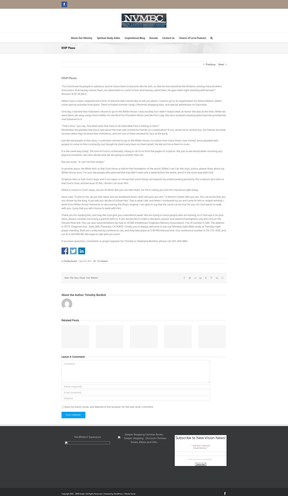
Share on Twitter (73, 251)
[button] (211, 37)
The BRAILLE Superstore (87, 437)
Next (221, 64)
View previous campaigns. (200, 459)
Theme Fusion (130, 494)
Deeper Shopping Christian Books (144, 434)
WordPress (118, 494)
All (94, 261)
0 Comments (103, 261)
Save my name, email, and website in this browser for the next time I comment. (109, 406)
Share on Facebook (65, 251)
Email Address (200, 448)
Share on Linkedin (81, 251)
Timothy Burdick (70, 261)
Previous (211, 64)
